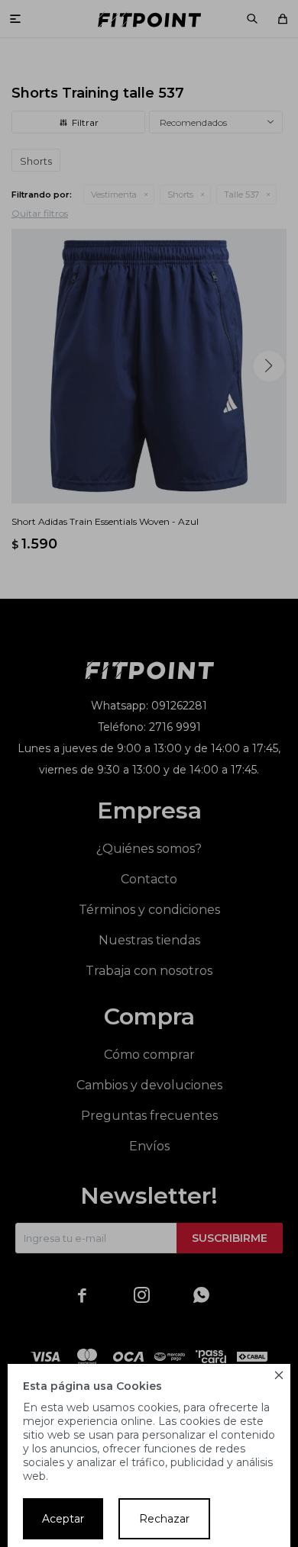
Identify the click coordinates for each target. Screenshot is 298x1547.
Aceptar (63, 1519)
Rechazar (164, 1519)
